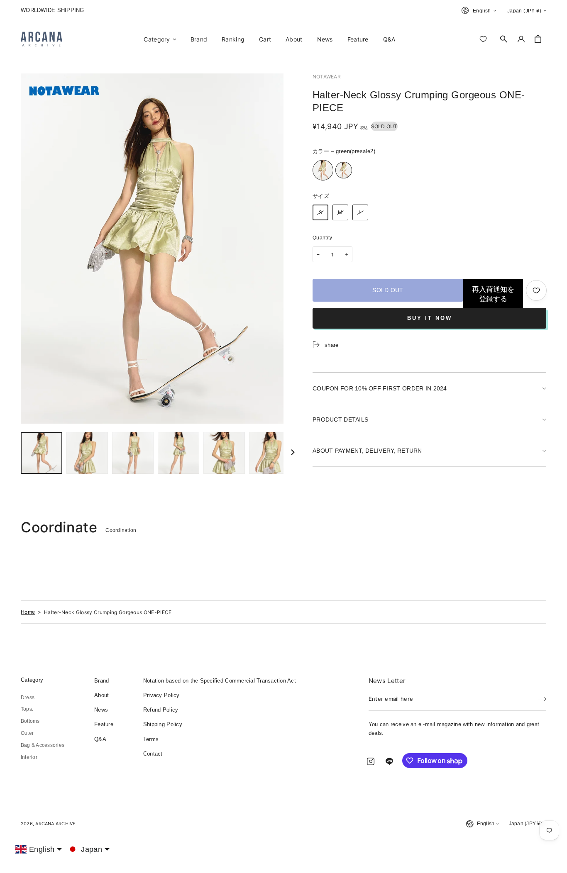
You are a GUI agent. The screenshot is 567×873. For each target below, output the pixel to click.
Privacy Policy (161, 695)
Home (28, 612)
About (101, 695)
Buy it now (429, 318)
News (101, 710)
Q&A (100, 739)
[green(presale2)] (323, 170)
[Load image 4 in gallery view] (178, 453)
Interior (29, 757)
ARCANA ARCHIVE (55, 824)
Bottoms (30, 721)
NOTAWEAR (327, 76)
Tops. (27, 709)
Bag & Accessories (42, 745)
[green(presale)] (343, 170)
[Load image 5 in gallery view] (224, 453)
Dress (27, 697)
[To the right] (293, 453)
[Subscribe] (542, 696)
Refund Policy (160, 710)
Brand (101, 681)
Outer (27, 733)
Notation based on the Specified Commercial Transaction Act (219, 681)
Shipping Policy (162, 724)
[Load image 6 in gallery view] (270, 453)
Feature (103, 724)
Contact (153, 754)
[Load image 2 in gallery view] (87, 453)
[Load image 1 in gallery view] (41, 453)
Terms (151, 739)
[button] (504, 39)
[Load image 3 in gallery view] (133, 453)
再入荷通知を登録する (493, 294)
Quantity (322, 238)
